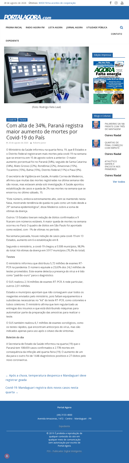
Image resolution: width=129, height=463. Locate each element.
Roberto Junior (39, 142)
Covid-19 (12, 119)
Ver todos (119, 181)
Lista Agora (55, 27)
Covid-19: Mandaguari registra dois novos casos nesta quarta (42, 390)
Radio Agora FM (35, 27)
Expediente (12, 40)
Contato (116, 33)
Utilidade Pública (96, 27)
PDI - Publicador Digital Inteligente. (64, 451)
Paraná (23, 119)
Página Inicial (14, 27)
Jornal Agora (74, 27)
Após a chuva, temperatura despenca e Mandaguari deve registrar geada (46, 377)
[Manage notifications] (6, 456)
